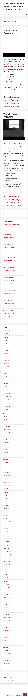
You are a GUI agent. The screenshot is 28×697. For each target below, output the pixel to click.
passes (15, 99)
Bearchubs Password (8, 307)
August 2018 (6, 634)
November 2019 (7, 594)
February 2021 (6, 545)
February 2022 (6, 505)
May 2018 (5, 644)
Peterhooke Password (8, 244)
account (5, 97)
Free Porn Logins (19, 96)
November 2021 (7, 515)
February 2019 (6, 614)
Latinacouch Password (8, 274)
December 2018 (7, 620)
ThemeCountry (19, 695)
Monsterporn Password (9, 267)
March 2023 (6, 462)
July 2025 (5, 370)
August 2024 (6, 406)
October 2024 (6, 399)
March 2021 (6, 541)
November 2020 (7, 555)
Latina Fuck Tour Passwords (10, 680)
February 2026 (6, 350)
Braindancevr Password (9, 257)
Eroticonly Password (8, 250)
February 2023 (6, 465)
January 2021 (6, 548)
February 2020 (6, 584)
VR (18, 101)
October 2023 (6, 439)
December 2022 (7, 472)
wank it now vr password (10, 103)
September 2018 (7, 630)
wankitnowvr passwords (8, 106)
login (21, 97)
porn (9, 100)
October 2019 (6, 597)
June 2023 (5, 452)
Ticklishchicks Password (9, 320)
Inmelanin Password (8, 277)
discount (9, 97)
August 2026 (6, 330)
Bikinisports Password (8, 280)
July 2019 (5, 607)
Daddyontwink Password (9, 313)
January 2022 (6, 508)
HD (19, 97)
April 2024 (5, 419)
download (13, 97)
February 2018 (6, 653)
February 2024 (6, 426)
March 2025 (6, 383)
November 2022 (7, 475)
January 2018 (6, 657)
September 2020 (7, 561)
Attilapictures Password (9, 270)
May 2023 (5, 456)
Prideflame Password (8, 303)
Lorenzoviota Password (9, 241)
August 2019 (6, 604)
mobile (9, 99)
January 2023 (6, 469)
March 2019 (6, 611)
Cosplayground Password (9, 283)
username (12, 101)
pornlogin (13, 96)
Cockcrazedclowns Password (10, 231)
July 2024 (5, 409)
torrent (19, 100)
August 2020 (6, 564)
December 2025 (7, 353)
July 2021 (5, 528)
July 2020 (5, 568)
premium (13, 100)
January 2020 (6, 587)
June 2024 (5, 413)
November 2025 (7, 357)
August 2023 (6, 446)
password (19, 99)
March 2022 (6, 502)
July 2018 (5, 637)
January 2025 (6, 390)
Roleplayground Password (9, 290)
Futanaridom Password (9, 260)
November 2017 (7, 663)
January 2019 (6, 617)
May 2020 (5, 574)
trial (22, 100)
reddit (16, 100)
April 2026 (5, 343)
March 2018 (6, 650)
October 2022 (6, 479)
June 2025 (5, 373)
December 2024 (7, 393)
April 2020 (5, 578)
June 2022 (5, 492)
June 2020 (5, 571)
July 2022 (5, 489)
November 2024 (7, 396)
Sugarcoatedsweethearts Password (12, 224)
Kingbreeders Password (9, 237)
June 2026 (5, 337)
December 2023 (7, 432)
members (5, 99)
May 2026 (5, 340)
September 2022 (7, 482)
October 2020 (6, 558)
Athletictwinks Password (9, 310)
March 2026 (6, 347)
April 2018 (5, 647)
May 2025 (5, 376)
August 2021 (6, 525)
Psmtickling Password (8, 316)
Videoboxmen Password (9, 300)
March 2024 (6, 423)
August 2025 (6, 367)
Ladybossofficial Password (9, 227)
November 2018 (7, 624)
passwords (5, 100)
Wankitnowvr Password (10, 31)
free (17, 97)
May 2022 (5, 495)
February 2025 (6, 386)
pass (12, 99)
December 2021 (7, 512)
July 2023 (5, 449)
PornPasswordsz (19, 690)
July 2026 (5, 334)
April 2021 (5, 538)
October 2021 (6, 518)
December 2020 (7, 551)
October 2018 (6, 627)
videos (16, 101)
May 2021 (5, 535)
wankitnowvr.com (18, 106)
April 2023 (5, 459)
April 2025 (5, 380)
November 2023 (7, 436)
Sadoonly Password (8, 254)
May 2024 (5, 416)
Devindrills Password (8, 247)
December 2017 (7, 660)
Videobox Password (8, 297)
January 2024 (6, 429)
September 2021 (7, 522)
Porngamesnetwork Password (10, 287)
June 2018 (5, 640)
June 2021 (5, 531)
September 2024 (7, 403)
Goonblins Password (8, 264)
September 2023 (7, 442)
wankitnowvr (11, 104)
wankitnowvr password (19, 104)
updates (7, 101)
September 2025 (7, 363)
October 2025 (6, 360)
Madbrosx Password (8, 293)
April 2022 (5, 498)
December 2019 (7, 591)
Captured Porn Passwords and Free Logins (14, 6)
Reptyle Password (7, 234)
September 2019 (7, 601)
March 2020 (6, 581)
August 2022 (6, 485)
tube (4, 101)
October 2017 (6, 667)
